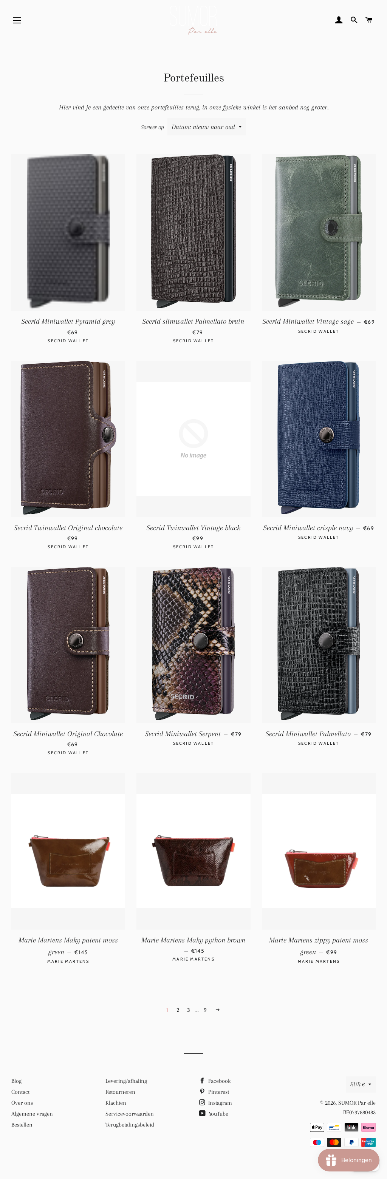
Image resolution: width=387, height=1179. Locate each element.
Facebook (219, 1081)
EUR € (357, 1084)
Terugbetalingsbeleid (129, 1124)
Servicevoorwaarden (129, 1113)
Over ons (22, 1102)
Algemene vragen (32, 1113)
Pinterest (218, 1091)
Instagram (219, 1102)
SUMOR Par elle (357, 1102)
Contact (20, 1091)
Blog (16, 1081)
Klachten (115, 1102)
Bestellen (22, 1124)
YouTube (217, 1113)
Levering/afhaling (126, 1081)
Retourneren (120, 1091)
